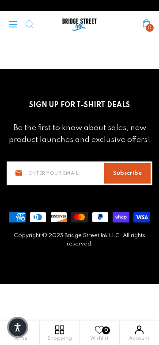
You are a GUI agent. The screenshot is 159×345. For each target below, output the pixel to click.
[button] (17, 327)
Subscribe (127, 173)
